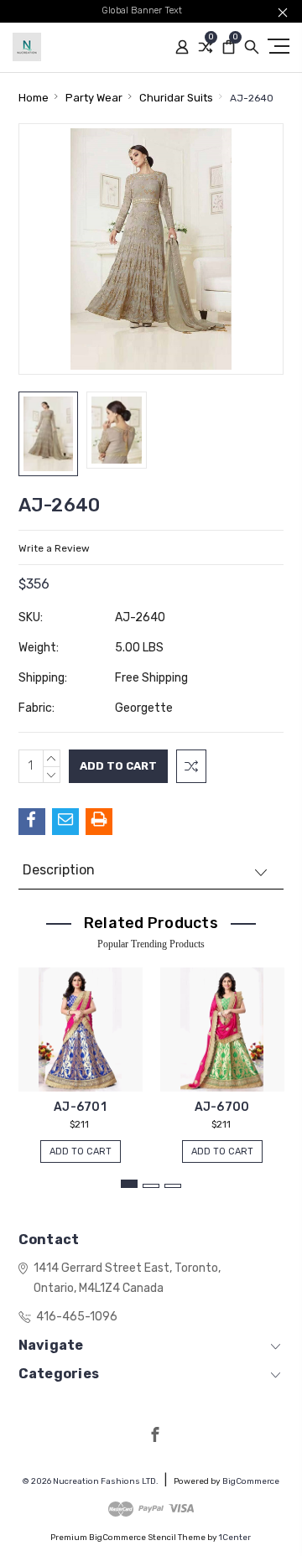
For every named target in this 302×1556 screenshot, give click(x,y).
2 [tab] (151, 1186)
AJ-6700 (222, 1107)
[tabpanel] (80, 1057)
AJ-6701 (80, 1107)
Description (59, 870)
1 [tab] (129, 1184)
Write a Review (54, 548)
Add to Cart (80, 1151)
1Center (235, 1538)
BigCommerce (250, 1481)
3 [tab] (172, 1186)
